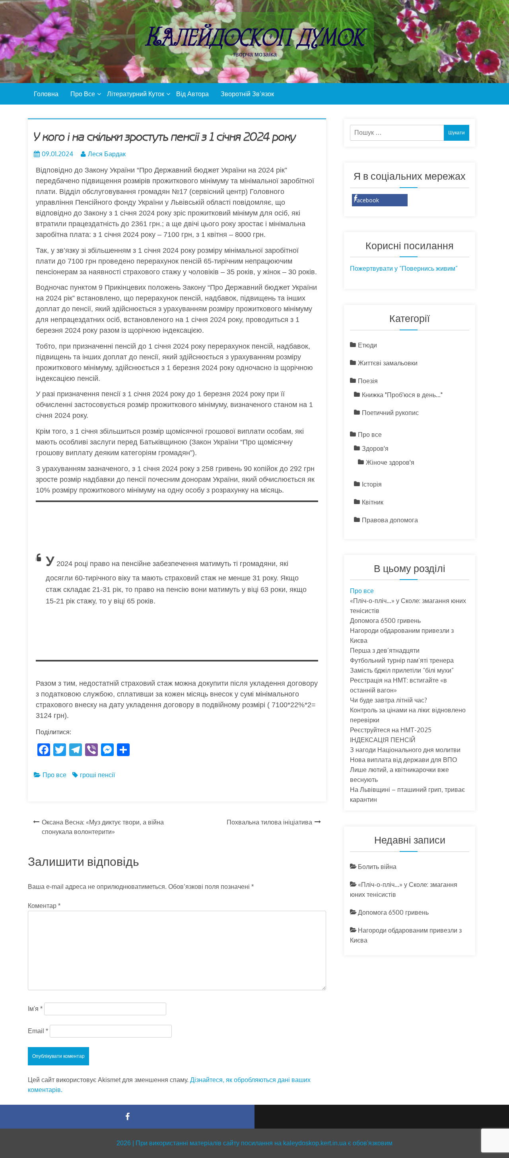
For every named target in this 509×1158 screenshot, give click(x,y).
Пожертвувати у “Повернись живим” (404, 268)
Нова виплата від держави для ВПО (407, 760)
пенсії (106, 775)
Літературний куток (135, 94)
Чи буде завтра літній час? (388, 700)
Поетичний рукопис (390, 413)
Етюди (367, 345)
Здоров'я (375, 448)
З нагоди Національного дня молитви (405, 750)
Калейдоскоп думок (254, 37)
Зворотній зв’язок (247, 94)
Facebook (366, 200)
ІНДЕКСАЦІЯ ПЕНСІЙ (383, 740)
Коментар (44, 905)
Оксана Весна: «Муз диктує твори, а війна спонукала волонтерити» (103, 827)
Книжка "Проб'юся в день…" (402, 395)
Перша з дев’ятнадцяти (385, 650)
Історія (372, 484)
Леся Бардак (107, 154)
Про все (82, 94)
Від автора (192, 94)
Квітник (372, 502)
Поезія (368, 381)
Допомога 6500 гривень (385, 621)
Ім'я (35, 1008)
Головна (46, 94)
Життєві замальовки (388, 363)
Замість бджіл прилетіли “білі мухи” (402, 670)
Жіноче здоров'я (390, 462)
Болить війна (377, 867)
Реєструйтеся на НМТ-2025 (390, 730)
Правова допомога (390, 520)
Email (38, 1031)
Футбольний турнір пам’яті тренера (402, 660)
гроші (88, 775)
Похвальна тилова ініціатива (269, 822)
